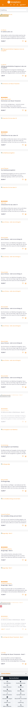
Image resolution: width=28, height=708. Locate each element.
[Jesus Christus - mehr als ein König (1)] (14, 262)
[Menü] (2, 4)
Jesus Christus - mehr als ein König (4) (11, 377)
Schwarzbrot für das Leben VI (9, 204)
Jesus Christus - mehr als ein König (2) (11, 308)
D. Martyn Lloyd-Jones (6, 549)
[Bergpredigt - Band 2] (14, 539)
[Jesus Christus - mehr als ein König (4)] (14, 366)
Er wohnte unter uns (7, 31)
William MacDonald (5, 99)
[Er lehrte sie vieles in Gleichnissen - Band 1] (14, 400)
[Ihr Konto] (17, 4)
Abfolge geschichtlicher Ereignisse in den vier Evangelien (13, 67)
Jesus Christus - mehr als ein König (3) (11, 343)
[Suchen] (10, 4)
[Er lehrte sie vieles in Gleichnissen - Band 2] (14, 608)
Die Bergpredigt (5, 481)
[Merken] (22, 41)
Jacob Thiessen (4, 168)
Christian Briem (5, 410)
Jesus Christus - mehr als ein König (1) (11, 274)
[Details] (25, 421)
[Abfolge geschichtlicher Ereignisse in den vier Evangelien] (14, 54)
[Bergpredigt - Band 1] (14, 573)
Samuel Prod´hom (5, 514)
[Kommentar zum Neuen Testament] (14, 89)
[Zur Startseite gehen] (14, 2)
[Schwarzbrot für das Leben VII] (14, 123)
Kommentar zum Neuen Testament (11, 101)
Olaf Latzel (3, 134)
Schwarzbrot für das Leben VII (9, 135)
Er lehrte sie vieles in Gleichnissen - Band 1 (13, 412)
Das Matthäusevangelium (8, 170)
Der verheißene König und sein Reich (11, 516)
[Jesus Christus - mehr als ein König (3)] (14, 331)
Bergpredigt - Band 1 (7, 585)
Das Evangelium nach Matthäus (10, 447)
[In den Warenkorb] (25, 41)
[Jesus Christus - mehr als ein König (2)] (14, 296)
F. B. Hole (3, 652)
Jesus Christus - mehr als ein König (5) (11, 239)
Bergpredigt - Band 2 (7, 550)
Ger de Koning (4, 445)
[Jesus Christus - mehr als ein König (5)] (14, 227)
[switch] (7, 682)
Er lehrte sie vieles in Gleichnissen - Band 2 (13, 620)
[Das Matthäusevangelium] (14, 158)
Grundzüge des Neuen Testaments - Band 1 (13, 654)
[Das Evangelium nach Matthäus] (14, 435)
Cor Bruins (3, 30)
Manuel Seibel (4, 237)
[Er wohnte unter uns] (14, 20)
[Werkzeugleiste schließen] (1, 678)
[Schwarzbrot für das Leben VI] (14, 193)
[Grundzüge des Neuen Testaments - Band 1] (14, 642)
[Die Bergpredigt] (14, 469)
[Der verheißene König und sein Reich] (14, 504)
